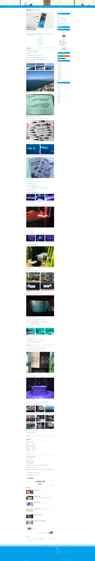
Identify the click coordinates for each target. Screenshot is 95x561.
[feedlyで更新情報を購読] (39, 484)
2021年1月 (59, 68)
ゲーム (59, 90)
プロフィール (58, 553)
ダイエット (59, 92)
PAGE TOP (48, 545)
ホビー (59, 94)
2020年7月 (59, 78)
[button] (69, 10)
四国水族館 (40, 39)
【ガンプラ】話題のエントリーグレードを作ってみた (64, 24)
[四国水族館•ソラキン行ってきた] (30, 29)
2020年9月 (59, 74)
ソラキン (40, 40)
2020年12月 (60, 70)
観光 (59, 98)
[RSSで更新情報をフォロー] (41, 484)
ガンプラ (59, 88)
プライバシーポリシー (59, 551)
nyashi (64, 38)
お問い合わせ (62, 558)
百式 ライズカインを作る (61, 21)
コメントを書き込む (40, 538)
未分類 (59, 96)
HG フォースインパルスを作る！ (62, 19)
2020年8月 (59, 76)
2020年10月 (60, 72)
